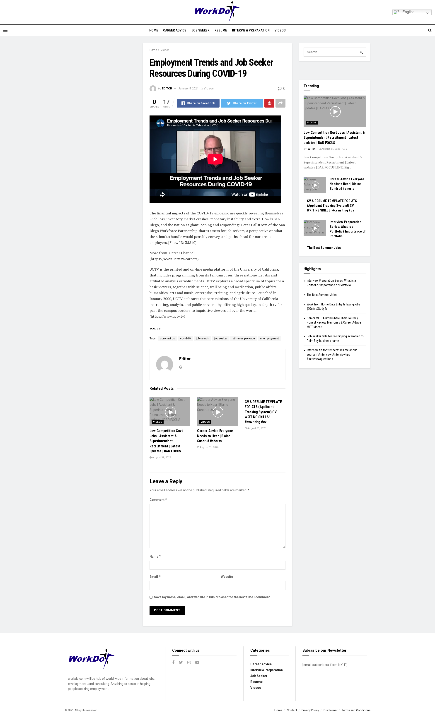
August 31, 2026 (161, 457)
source (155, 328)
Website (227, 577)
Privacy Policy (310, 710)
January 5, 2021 (188, 88)
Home (153, 30)
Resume (221, 30)
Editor (167, 88)
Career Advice (174, 30)
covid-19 (185, 338)
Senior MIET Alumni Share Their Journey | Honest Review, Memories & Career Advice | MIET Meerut (334, 322)
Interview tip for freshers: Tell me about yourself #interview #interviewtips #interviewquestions (332, 354)
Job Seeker (200, 30)
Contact (292, 710)
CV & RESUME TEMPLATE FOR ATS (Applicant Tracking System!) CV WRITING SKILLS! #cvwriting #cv (263, 412)
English (408, 12)
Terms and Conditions (356, 710)
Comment (158, 499)
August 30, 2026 (256, 428)
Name (155, 556)
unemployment (269, 338)
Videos (280, 30)
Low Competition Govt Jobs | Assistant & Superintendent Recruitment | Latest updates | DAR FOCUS (166, 441)
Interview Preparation (251, 30)
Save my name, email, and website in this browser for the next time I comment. (212, 597)
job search (202, 338)
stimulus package (243, 338)
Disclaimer (330, 710)
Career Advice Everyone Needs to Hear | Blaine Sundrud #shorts (215, 436)
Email (155, 576)
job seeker (220, 338)
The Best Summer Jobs (324, 248)
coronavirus (167, 338)
